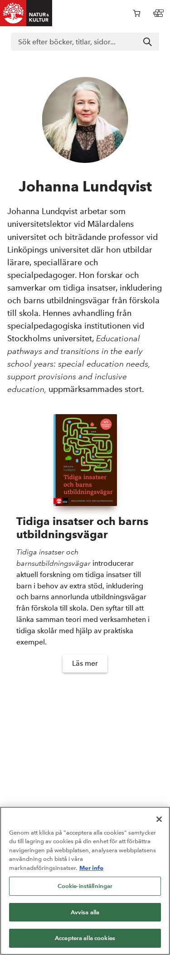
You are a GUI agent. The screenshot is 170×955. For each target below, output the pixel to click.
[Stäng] (159, 819)
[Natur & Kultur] (26, 13)
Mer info (91, 867)
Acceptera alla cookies (85, 938)
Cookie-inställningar (85, 886)
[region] (85, 881)
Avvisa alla (85, 912)
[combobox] (85, 41)
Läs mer (85, 663)
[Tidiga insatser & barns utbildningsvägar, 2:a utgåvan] (85, 460)
